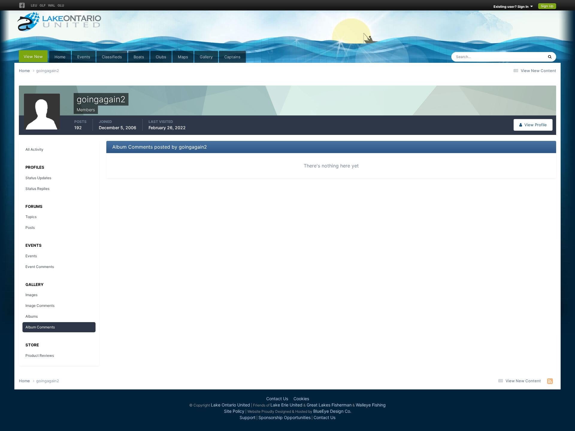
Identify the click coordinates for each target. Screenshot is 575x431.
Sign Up (547, 6)
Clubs (161, 56)
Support (247, 417)
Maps (183, 56)
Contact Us (277, 398)
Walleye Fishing (371, 404)
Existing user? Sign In (512, 6)
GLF (43, 5)
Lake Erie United (286, 404)
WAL (51, 5)
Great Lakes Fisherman (329, 404)
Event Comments (39, 266)
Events (83, 56)
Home (60, 56)
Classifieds (112, 56)
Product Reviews (39, 355)
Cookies (301, 398)
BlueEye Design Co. (332, 411)
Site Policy (234, 411)
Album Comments (40, 327)
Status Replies (37, 188)
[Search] (549, 57)
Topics (31, 216)
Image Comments (40, 305)
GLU (61, 5)
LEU (34, 5)
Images (31, 295)
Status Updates (522, 56)
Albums (31, 316)
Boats (139, 56)
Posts (30, 227)
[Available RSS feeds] (550, 381)
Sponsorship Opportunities (284, 417)
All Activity (34, 149)
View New (33, 56)
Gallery (206, 56)
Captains (232, 56)
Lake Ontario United (230, 404)
